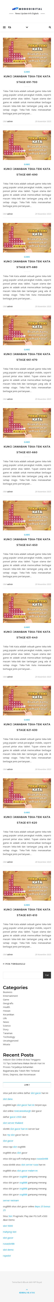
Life (5, 1018)
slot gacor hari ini (25, 1104)
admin (10, 121)
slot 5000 (8, 1225)
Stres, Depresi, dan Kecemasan (19, 1074)
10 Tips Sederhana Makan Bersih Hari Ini (24, 1063)
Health (6, 1006)
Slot (10, 1216)
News (6, 1021)
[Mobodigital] (27, 8)
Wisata (6, 1044)
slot (15, 1146)
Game (27, 72)
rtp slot (11, 1134)
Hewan (6, 1010)
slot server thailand (13, 1122)
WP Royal (37, 1282)
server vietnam (11, 1200)
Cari (47, 975)
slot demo (8, 1249)
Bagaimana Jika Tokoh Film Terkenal (21, 1070)
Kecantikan (8, 1014)
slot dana (7, 1098)
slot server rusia (29, 1164)
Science (7, 1025)
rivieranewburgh (22, 1110)
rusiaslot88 (42, 1158)
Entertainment (10, 995)
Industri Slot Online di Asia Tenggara (21, 1059)
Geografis (8, 1003)
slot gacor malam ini (27, 1170)
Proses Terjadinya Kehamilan (18, 1066)
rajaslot (7, 1255)
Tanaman (7, 1033)
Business (7, 992)
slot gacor (36, 1092)
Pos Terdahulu (15, 964)
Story (6, 1029)
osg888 (23, 1176)
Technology (9, 1036)
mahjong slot (9, 1231)
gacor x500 (16, 1116)
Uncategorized (10, 1040)
